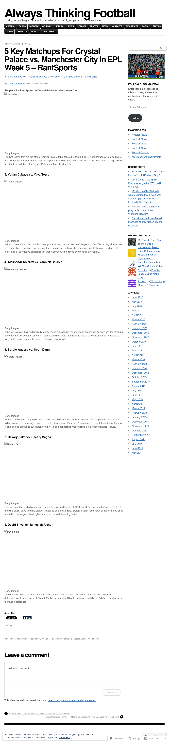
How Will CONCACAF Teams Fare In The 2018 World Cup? (146, 173)
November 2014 (140, 426)
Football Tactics (140, 152)
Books (22, 26)
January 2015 (139, 417)
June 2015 (137, 395)
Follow (135, 118)
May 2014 (137, 452)
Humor (70, 26)
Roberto (142, 281)
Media (105, 26)
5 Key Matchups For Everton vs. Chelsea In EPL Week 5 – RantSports (40, 713)
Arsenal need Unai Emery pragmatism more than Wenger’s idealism (144, 210)
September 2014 (141, 434)
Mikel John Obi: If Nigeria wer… (147, 256)
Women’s (35, 31)
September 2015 (141, 381)
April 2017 (137, 315)
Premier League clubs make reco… (149, 273)
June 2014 (137, 448)
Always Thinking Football (69, 12)
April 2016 (137, 355)
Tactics (157, 26)
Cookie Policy (65, 737)
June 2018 (137, 297)
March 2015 (138, 408)
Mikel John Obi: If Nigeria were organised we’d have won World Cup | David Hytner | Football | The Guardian (144, 196)
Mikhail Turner (15, 83)
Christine (142, 270)
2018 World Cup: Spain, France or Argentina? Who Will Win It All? (144, 183)
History (59, 26)
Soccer (77, 638)
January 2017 (139, 328)
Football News (139, 134)
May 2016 (137, 350)
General (46, 26)
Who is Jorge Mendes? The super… (151, 283)
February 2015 (140, 412)
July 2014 (137, 443)
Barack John (145, 262)
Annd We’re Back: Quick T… (150, 263)
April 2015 (137, 403)
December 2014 (140, 421)
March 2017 (138, 319)
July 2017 (137, 306)
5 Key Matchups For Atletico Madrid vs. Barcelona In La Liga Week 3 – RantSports (82, 716)
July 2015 (137, 390)
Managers (117, 26)
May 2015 (137, 399)
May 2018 (137, 301)
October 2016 (139, 341)
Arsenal (10, 26)
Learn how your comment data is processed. (72, 700)
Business (33, 26)
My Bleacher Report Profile (146, 156)
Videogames (50, 31)
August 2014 (138, 439)
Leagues (82, 26)
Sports (83, 638)
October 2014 (139, 430)
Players (94, 26)
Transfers (21, 31)
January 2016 (139, 368)
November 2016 (140, 337)
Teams (9, 31)
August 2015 (138, 386)
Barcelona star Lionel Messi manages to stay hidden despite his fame (145, 221)
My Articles (132, 26)
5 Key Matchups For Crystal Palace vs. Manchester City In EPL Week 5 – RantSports (50, 76)
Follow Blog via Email (144, 84)
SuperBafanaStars (148, 251)
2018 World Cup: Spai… (151, 240)
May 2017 (137, 310)
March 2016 (138, 359)
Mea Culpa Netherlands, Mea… (148, 245)
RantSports (68, 638)
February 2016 (140, 363)
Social (145, 26)
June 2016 (137, 346)
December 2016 (140, 332)
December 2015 (140, 372)
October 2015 (139, 377)
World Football (94, 638)
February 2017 (140, 323)
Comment (112, 692)
